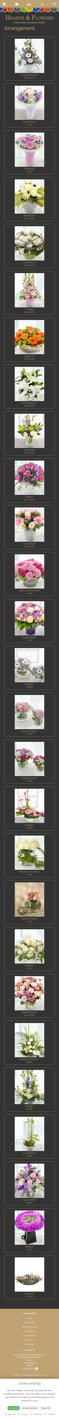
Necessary (11, 1414)
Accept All (13, 1408)
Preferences (37, 1414)
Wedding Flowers (29, 1327)
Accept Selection (29, 1408)
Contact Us (29, 1340)
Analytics (24, 1414)
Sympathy (29, 1331)
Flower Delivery (29, 1335)
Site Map (29, 1344)
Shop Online (29, 1322)
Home (29, 1318)
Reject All (46, 1408)
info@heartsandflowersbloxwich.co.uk (30, 1375)
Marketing (51, 1414)
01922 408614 (28, 1368)
